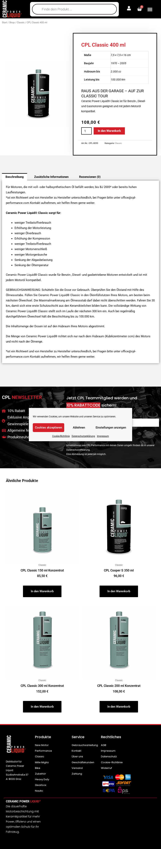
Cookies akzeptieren (48, 427)
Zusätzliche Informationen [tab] (51, 177)
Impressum (103, 436)
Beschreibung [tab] (14, 177)
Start (4, 22)
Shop (12, 22)
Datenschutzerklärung (83, 436)
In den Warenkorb (109, 131)
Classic (21, 22)
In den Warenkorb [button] (42, 591)
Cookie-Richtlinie (61, 436)
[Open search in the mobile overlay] (74, 9)
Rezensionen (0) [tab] (90, 177)
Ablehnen (79, 427)
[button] (150, 9)
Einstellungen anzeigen (111, 427)
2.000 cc (116, 71)
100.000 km (118, 79)
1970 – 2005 (118, 63)
